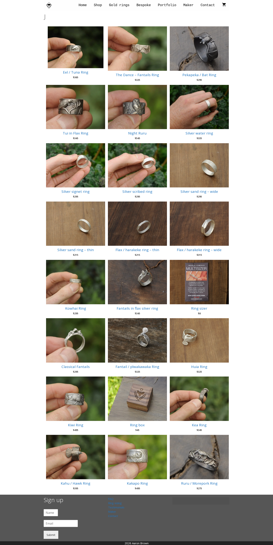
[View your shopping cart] (223, 5)
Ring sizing (115, 503)
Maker (188, 5)
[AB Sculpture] (50, 5)
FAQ (110, 499)
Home (83, 5)
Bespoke (143, 5)
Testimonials (116, 507)
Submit (51, 535)
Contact (208, 5)
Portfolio (167, 5)
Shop (98, 5)
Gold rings (119, 5)
